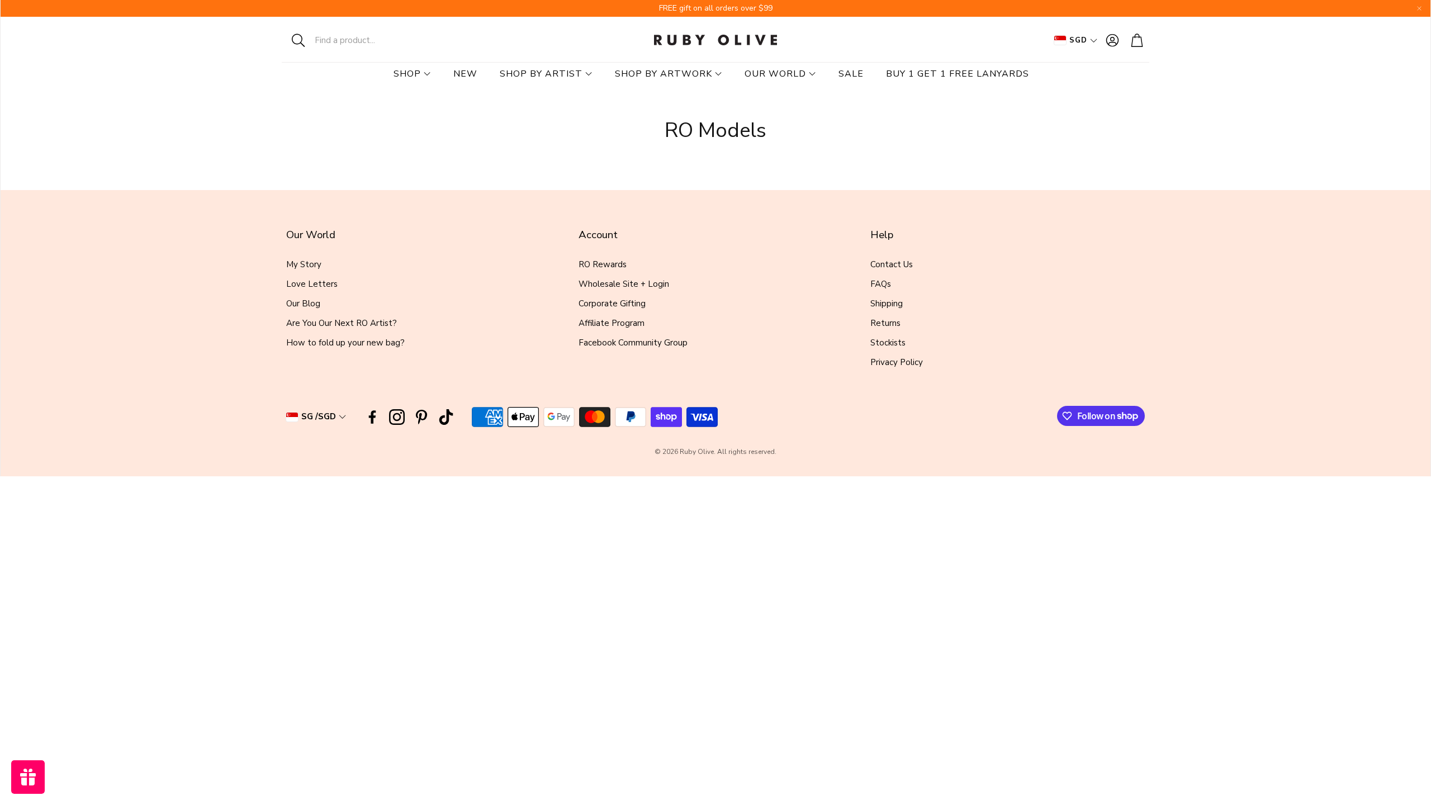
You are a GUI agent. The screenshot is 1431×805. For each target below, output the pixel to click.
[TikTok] (446, 417)
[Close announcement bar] (1419, 8)
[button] (355, 40)
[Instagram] (397, 417)
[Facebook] (372, 417)
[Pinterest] (421, 417)
